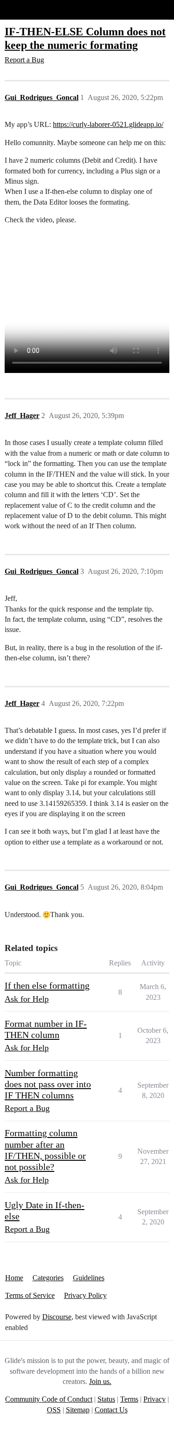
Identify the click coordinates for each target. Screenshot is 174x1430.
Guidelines (88, 1278)
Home (14, 1278)
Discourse (56, 1317)
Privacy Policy (85, 1295)
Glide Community (31, 9)
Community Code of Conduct (48, 1399)
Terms (129, 1399)
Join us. (100, 1381)
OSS (54, 1410)
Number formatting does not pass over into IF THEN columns (48, 1084)
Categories (48, 1278)
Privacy (154, 1399)
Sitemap (78, 1410)
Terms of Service (30, 1295)
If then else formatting (47, 985)
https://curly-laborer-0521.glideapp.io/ (108, 124)
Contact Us (111, 1410)
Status (106, 1399)
